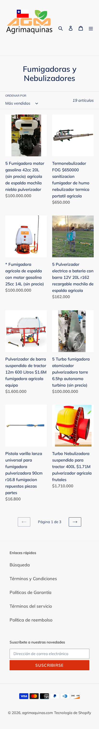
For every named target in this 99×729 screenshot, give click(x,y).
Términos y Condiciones (33, 578)
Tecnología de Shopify (72, 712)
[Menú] (91, 28)
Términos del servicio (31, 606)
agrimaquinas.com (37, 712)
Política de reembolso (31, 620)
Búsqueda (20, 565)
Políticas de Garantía (30, 592)
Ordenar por (15, 95)
